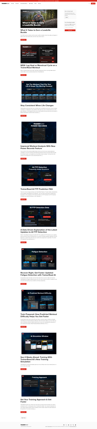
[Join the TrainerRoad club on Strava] (73, 425)
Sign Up (93, 3)
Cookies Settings (49, 426)
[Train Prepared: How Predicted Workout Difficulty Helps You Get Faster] (39, 300)
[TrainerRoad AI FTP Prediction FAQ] (39, 175)
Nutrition (17, 3)
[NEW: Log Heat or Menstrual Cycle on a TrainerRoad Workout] (39, 54)
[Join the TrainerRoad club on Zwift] (75, 425)
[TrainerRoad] (5, 3)
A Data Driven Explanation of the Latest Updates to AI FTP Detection (39, 231)
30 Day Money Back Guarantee (48, 0)
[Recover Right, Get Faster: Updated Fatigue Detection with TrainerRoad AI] (39, 259)
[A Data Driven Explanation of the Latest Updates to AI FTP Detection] (39, 216)
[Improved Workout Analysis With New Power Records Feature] (39, 132)
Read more (23, 40)
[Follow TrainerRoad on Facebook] (64, 425)
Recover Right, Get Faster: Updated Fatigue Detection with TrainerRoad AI (38, 273)
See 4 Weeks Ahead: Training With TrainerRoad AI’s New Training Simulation (36, 359)
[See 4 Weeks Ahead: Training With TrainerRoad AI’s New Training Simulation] (39, 343)
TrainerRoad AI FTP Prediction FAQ (37, 189)
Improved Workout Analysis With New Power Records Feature (38, 147)
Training (12, 3)
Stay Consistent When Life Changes (37, 105)
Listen (67, 17)
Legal (46, 426)
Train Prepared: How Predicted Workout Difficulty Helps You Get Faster (39, 315)
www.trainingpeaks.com (73, 426)
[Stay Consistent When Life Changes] (39, 91)
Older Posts (23, 417)
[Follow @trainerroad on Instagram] (71, 425)
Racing (39, 3)
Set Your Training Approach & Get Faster (36, 400)
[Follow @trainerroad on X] (66, 425)
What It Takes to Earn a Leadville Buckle (36, 31)
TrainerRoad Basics (23, 3)
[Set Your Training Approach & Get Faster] (39, 385)
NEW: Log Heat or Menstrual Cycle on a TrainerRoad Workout (39, 66)
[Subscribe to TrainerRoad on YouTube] (69, 425)
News (35, 3)
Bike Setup (31, 3)
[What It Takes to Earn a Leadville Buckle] (39, 18)
